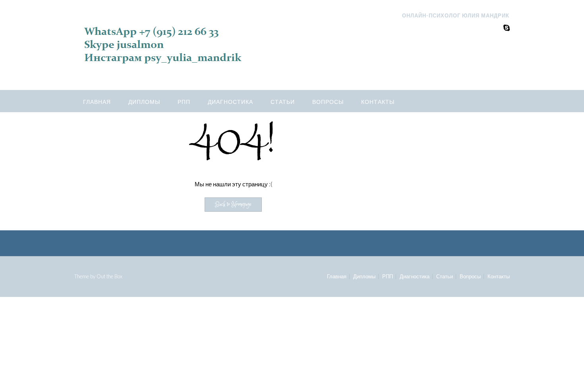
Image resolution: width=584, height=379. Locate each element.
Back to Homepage (233, 204)
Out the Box (109, 276)
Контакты (377, 101)
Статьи (283, 101)
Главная (97, 101)
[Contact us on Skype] (506, 27)
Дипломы (144, 101)
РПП (184, 101)
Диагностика (230, 101)
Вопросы (328, 101)
